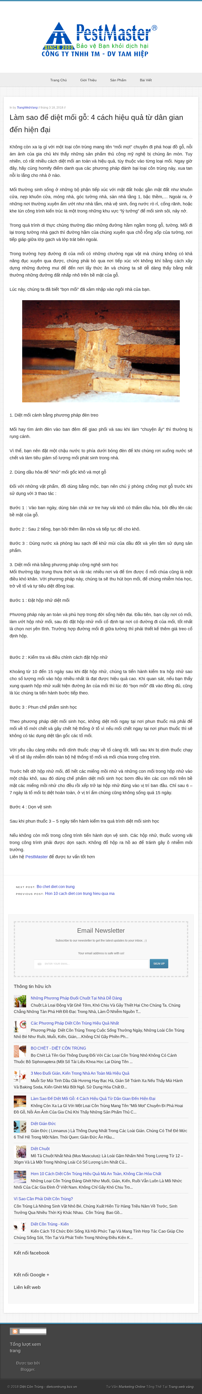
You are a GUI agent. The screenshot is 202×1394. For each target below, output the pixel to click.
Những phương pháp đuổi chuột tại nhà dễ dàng (76, 998)
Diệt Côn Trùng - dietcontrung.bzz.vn (48, 1387)
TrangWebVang (27, 107)
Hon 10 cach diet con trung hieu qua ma (80, 893)
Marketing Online (132, 1387)
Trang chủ (58, 80)
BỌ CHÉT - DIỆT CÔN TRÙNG (58, 1048)
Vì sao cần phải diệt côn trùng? (43, 1199)
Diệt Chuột (40, 1149)
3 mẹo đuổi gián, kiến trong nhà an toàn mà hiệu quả (80, 1073)
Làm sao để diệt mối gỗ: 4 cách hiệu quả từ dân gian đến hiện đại (93, 1099)
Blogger (27, 1369)
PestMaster (36, 856)
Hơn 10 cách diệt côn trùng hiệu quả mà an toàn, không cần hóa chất (96, 1174)
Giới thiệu (88, 80)
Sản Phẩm (118, 80)
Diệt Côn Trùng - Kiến (50, 1224)
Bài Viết (146, 80)
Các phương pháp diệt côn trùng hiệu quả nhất (75, 1023)
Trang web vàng (181, 1387)
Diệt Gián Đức (43, 1124)
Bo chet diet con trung (56, 887)
